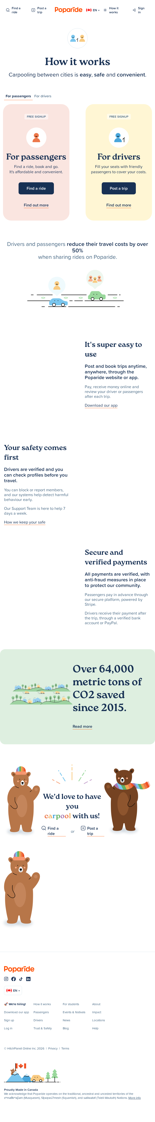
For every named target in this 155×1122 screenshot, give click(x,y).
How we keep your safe (24, 522)
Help (95, 1028)
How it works (113, 10)
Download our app (101, 405)
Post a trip (41, 10)
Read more (82, 726)
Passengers (41, 1012)
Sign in (141, 10)
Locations (98, 1020)
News (66, 1020)
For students (71, 1004)
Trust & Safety (43, 1028)
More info (134, 1098)
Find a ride (16, 10)
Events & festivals (74, 1012)
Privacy (53, 1048)
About (96, 1004)
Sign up (9, 1020)
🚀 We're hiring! (15, 1004)
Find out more (36, 205)
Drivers (38, 1020)
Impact (96, 1012)
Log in (8, 1028)
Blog (66, 1028)
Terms (65, 1048)
